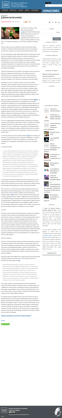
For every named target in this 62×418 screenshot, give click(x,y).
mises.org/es (4, 15)
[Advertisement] (51, 96)
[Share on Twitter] (56, 22)
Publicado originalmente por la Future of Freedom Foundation (16, 315)
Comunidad (35, 10)
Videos (20, 10)
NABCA (36, 99)
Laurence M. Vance (6, 21)
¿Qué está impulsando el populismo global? (55, 177)
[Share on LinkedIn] (59, 22)
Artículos (13, 10)
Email (58, 32)
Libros (27, 10)
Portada (5, 10)
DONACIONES (51, 11)
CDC (19, 260)
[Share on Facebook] (52, 22)
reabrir (23, 32)
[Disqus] (20, 344)
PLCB (28, 135)
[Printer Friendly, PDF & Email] (5, 324)
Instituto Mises (48, 235)
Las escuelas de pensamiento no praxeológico (54, 171)
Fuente (3, 320)
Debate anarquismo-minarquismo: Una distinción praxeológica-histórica (52, 147)
